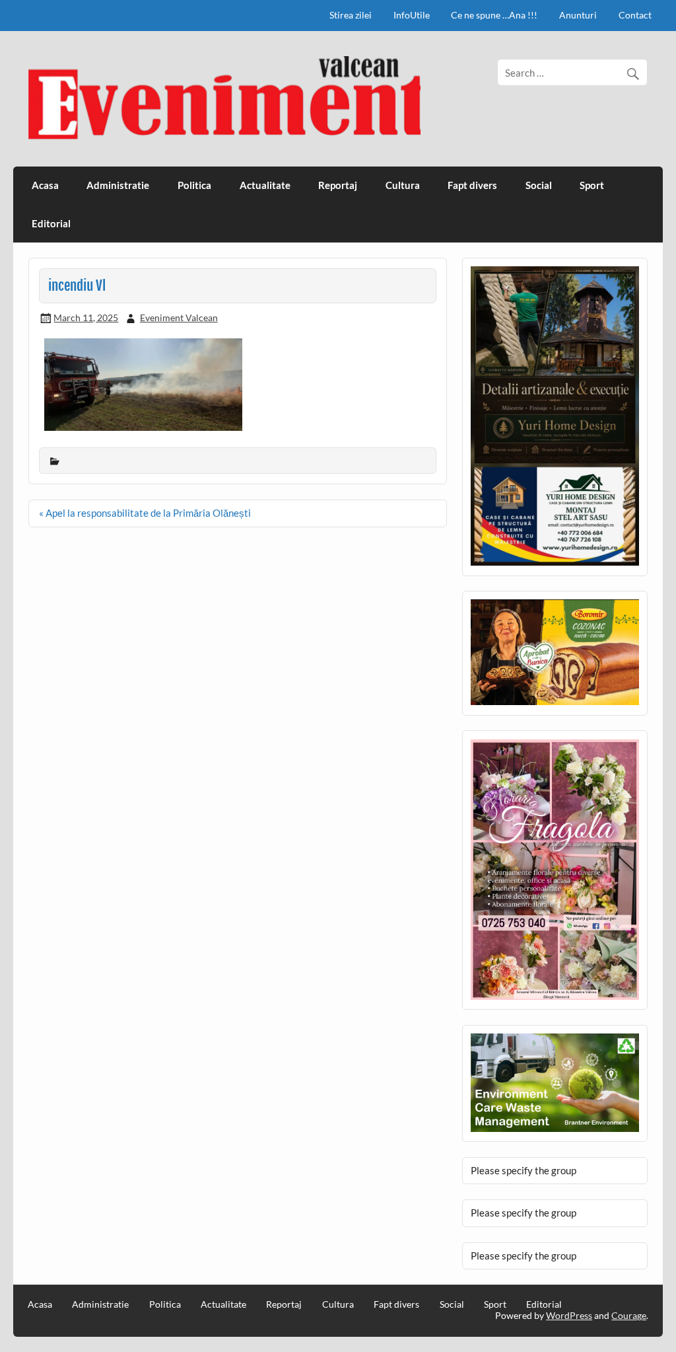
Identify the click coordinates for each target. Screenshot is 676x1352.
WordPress (569, 1315)
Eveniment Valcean (179, 317)
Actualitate (265, 185)
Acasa (45, 185)
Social (538, 185)
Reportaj (337, 185)
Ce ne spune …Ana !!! (494, 14)
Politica (194, 185)
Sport (592, 185)
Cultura (403, 185)
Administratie (117, 185)
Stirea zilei (350, 14)
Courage (628, 1315)
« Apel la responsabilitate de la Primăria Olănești (145, 513)
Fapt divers (472, 185)
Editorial (51, 223)
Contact (635, 14)
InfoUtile (411, 14)
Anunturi (578, 14)
